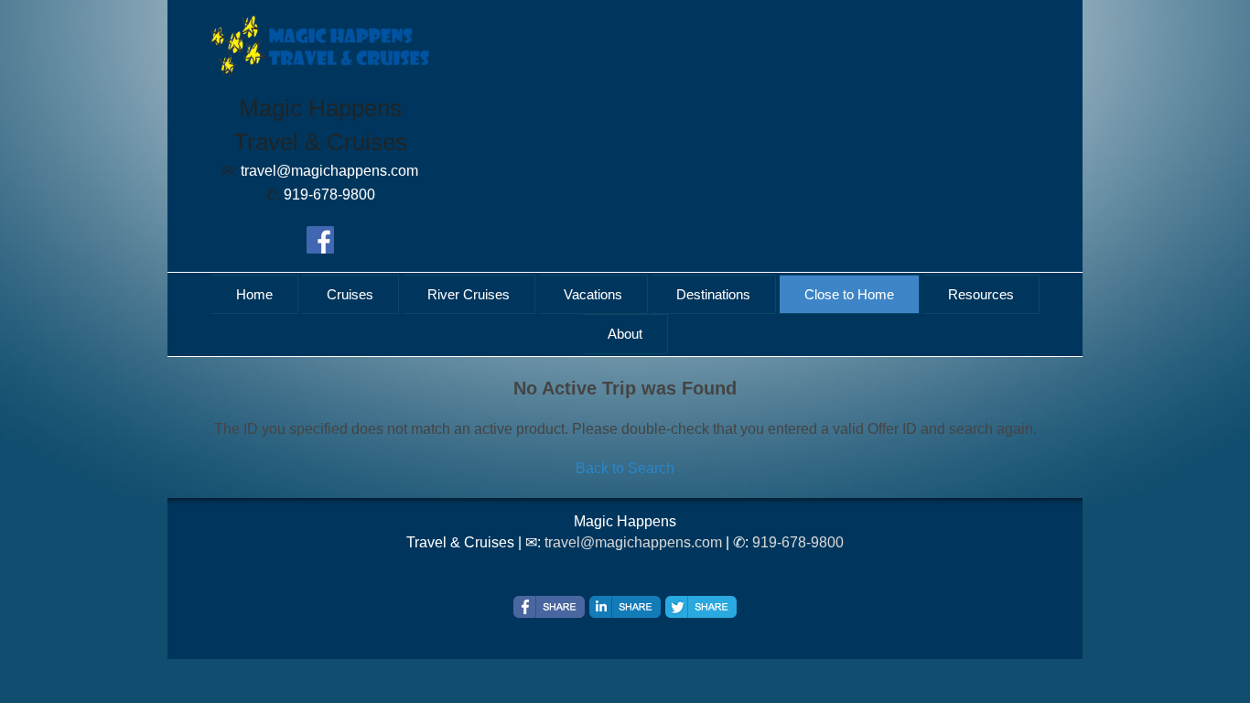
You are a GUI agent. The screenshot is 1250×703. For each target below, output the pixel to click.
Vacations (593, 294)
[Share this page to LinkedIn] (625, 607)
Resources (981, 294)
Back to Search (625, 468)
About (625, 333)
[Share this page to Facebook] (549, 607)
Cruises (350, 294)
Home (254, 294)
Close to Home (849, 294)
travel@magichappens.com (633, 542)
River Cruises (468, 294)
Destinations (713, 294)
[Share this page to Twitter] (701, 607)
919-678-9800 (798, 542)
